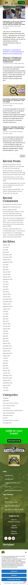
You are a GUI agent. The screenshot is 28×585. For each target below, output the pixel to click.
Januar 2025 (6, 274)
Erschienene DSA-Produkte (14, 509)
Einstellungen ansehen (14, 579)
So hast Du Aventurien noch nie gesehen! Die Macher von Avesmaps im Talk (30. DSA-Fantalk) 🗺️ (13, 166)
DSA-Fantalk (6, 408)
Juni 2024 (6, 284)
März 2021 (5, 368)
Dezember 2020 (7, 375)
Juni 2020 (5, 390)
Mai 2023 (5, 316)
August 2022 (6, 328)
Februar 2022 (6, 343)
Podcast (14, 531)
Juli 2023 (5, 311)
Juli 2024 (5, 282)
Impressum (21, 583)
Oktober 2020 (7, 380)
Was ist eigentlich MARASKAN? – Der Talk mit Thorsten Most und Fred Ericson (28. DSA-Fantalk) (13, 191)
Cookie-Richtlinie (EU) (13, 483)
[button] (26, 552)
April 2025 (6, 269)
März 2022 (6, 341)
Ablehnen (14, 575)
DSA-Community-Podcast (10, 403)
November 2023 (7, 301)
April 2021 (5, 365)
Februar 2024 (7, 294)
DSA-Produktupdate (9, 413)
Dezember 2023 (7, 299)
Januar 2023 (6, 326)
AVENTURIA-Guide (11, 502)
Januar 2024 (6, 296)
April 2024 (6, 289)
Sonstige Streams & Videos (11, 420)
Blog (6, 498)
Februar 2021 (6, 370)
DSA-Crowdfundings (9, 405)
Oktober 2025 (7, 259)
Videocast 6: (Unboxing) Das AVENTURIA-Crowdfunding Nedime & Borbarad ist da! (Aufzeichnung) (12, 60)
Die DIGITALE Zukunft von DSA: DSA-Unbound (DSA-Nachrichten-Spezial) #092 (13, 179)
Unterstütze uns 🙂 (21, 2)
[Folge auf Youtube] (13, 538)
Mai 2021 (5, 363)
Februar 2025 (6, 272)
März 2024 (6, 291)
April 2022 (5, 338)
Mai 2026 (5, 250)
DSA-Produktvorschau (15, 204)
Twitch (14, 525)
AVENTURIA (21, 63)
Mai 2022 (5, 336)
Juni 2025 (5, 264)
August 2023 (6, 309)
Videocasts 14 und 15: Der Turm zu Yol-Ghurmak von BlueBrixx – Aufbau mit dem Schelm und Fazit (14, 23)
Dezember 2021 (7, 346)
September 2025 (7, 262)
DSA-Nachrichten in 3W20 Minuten (13, 410)
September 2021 (7, 353)
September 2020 (7, 383)
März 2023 (6, 321)
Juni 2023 (5, 314)
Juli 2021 (5, 358)
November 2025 (7, 257)
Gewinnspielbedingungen (13, 490)
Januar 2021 (6, 373)
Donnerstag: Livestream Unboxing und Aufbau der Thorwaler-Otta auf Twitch (14, 100)
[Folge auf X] (9, 538)
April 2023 (5, 319)
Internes (5, 418)
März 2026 (6, 252)
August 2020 (6, 385)
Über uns (8, 487)
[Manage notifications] (25, 582)
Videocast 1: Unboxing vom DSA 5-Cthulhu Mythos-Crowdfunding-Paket (14, 128)
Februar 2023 (6, 324)
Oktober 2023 (7, 304)
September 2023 (7, 306)
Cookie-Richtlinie (7, 583)
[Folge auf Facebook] (5, 538)
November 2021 (7, 348)
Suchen (22, 156)
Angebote (6, 398)
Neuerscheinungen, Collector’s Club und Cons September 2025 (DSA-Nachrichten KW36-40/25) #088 (13, 213)
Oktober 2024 (7, 277)
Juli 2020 (5, 388)
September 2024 (7, 279)
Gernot (7, 26)
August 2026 (6, 245)
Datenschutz (15, 583)
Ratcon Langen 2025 (9, 209)
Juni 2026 (5, 247)
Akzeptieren (14, 571)
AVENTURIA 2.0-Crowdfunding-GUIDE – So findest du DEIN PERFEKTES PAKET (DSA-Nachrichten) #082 (13, 235)
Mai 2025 (5, 267)
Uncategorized (7, 423)
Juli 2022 (5, 331)
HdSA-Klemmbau (8, 415)
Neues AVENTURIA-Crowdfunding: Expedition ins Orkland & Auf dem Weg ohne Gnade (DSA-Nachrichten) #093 (14, 172)
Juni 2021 (5, 360)
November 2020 (7, 378)
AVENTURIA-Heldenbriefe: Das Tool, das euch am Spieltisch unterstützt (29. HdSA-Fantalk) (14, 185)
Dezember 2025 (7, 255)
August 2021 (6, 356)
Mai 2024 (5, 287)
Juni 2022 (5, 333)
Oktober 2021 (6, 351)
